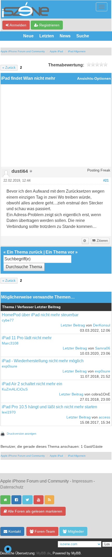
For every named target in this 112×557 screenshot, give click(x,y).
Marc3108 (10, 343)
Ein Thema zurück (24, 252)
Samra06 (102, 348)
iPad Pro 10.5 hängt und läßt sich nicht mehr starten (49, 407)
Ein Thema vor (60, 252)
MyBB (76, 553)
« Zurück (9, 68)
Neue (28, 36)
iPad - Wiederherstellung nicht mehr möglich (43, 361)
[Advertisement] (56, 127)
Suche (82, 36)
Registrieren (48, 25)
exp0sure (9, 366)
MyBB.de (43, 553)
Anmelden (17, 25)
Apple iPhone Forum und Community (23, 51)
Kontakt (14, 531)
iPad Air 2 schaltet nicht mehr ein (32, 384)
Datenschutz (11, 487)
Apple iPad (56, 51)
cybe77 (8, 320)
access (104, 417)
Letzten (46, 36)
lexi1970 (9, 412)
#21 (106, 180)
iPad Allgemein (77, 51)
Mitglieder (75, 531)
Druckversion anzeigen (21, 433)
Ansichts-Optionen (94, 79)
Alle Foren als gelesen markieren (34, 511)
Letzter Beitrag (73, 325)
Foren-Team (44, 531)
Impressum (82, 481)
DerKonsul (101, 325)
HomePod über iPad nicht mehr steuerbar (40, 315)
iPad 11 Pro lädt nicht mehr (27, 338)
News (65, 36)
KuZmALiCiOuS (15, 389)
